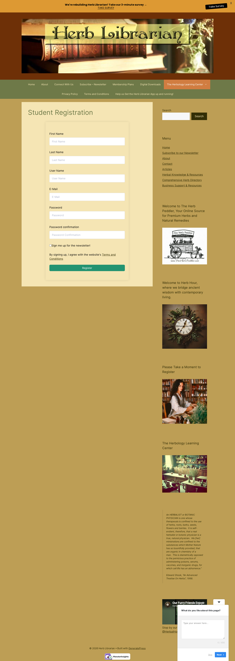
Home (31, 84)
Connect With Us (63, 84)
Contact (167, 163)
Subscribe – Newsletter (93, 84)
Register (87, 268)
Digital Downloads (150, 84)
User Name (56, 170)
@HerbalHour (171, 631)
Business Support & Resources (182, 185)
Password (55, 207)
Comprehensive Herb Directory (182, 180)
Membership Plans (123, 84)
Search (166, 110)
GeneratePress (137, 648)
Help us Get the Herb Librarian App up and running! (144, 93)
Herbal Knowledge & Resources (182, 174)
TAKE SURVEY (106, 8)
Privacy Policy (70, 93)
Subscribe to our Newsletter (180, 153)
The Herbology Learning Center (185, 84)
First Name (56, 133)
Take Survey (216, 6)
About (44, 84)
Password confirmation (64, 227)
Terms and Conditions (96, 93)
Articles (167, 169)
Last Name (56, 152)
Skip (210, 654)
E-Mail (53, 189)
